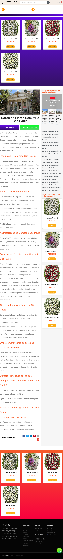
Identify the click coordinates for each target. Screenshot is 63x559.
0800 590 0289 (8, 9)
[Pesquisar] (48, 2)
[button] (3, 15)
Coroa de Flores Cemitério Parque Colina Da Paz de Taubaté (50, 137)
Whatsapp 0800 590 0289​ (30, 127)
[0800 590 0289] (3, 9)
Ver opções (10, 46)
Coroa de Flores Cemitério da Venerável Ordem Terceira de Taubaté (52, 103)
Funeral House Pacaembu (50, 131)
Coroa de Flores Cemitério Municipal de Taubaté (58, 118)
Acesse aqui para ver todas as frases (14, 417)
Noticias (52, 98)
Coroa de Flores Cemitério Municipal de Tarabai (44, 118)
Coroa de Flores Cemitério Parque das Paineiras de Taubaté (50, 145)
